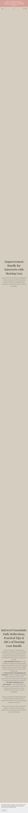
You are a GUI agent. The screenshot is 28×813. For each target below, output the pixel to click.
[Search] (24, 8)
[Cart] (26, 8)
